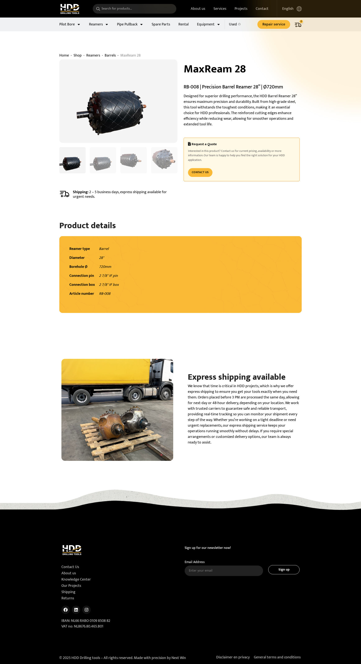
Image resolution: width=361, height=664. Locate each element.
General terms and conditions (277, 657)
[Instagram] (86, 610)
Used (233, 24)
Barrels (110, 55)
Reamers (96, 24)
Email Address (195, 562)
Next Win (179, 658)
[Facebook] (65, 610)
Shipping (68, 592)
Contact (262, 9)
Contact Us (200, 172)
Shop (78, 55)
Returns (67, 598)
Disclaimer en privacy (233, 657)
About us (198, 9)
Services (220, 9)
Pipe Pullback (127, 24)
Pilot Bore (67, 24)
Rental (183, 24)
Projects (241, 9)
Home (64, 55)
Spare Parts (161, 24)
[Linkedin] (76, 610)
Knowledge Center (76, 579)
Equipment (206, 24)
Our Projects (71, 586)
